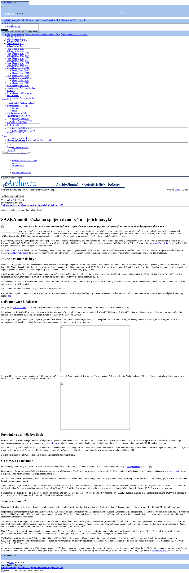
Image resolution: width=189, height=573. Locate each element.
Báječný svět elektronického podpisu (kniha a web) (29, 140)
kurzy (14, 110)
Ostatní (5, 136)
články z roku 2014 (20, 80)
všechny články (19, 46)
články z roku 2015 (20, 78)
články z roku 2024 (15, 36)
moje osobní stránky (21, 153)
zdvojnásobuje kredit (162, 243)
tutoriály (11, 90)
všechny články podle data (23, 88)
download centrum (15, 132)
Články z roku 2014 (14, 20)
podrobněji (54, 443)
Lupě (176, 190)
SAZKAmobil (13, 250)
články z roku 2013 (20, 83)
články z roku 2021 (20, 63)
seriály (15, 105)
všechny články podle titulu (24, 98)
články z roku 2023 (20, 58)
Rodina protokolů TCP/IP (18, 115)
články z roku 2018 (15, 51)
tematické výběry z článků (23, 103)
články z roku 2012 (20, 85)
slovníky (11, 95)
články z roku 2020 (20, 66)
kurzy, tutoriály (13, 125)
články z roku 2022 (20, 61)
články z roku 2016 (20, 75)
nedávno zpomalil (160, 550)
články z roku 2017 (20, 73)
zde (9, 296)
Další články (7, 23)
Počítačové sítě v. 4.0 (21, 128)
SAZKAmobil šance (19, 253)
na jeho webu (175, 471)
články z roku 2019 (15, 49)
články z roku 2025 (20, 53)
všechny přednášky (20, 118)
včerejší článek (133, 466)
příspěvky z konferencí (17, 122)
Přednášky (6, 99)
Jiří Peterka (8, 3)
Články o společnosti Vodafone (74, 20)
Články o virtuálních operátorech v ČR (42, 20)
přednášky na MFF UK (22, 121)
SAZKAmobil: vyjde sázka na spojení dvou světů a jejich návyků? (32, 205)
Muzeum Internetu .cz (21, 172)
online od (9, 13)
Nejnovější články (17, 40)
